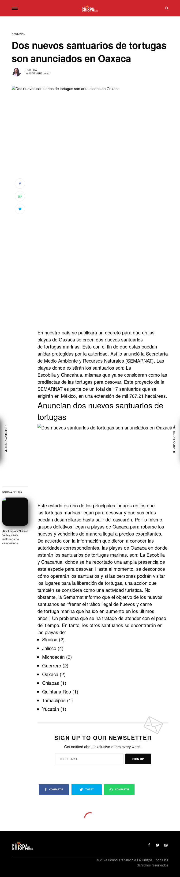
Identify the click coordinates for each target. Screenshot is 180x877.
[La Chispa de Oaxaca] (90, 8)
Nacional (18, 34)
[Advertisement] (103, 298)
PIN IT (110, 463)
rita (34, 70)
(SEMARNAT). (140, 360)
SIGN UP (138, 759)
